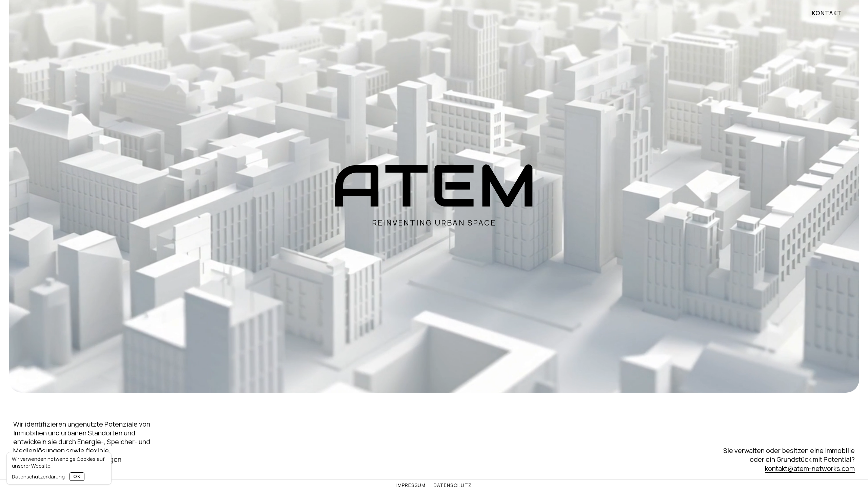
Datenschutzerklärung (38, 476)
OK (77, 476)
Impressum (411, 485)
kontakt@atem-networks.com (810, 468)
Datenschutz (453, 485)
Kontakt (827, 13)
